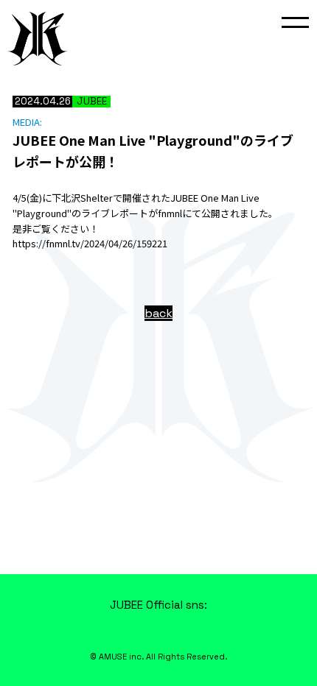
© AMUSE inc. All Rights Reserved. (158, 656)
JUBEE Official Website (37, 38)
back (158, 313)
